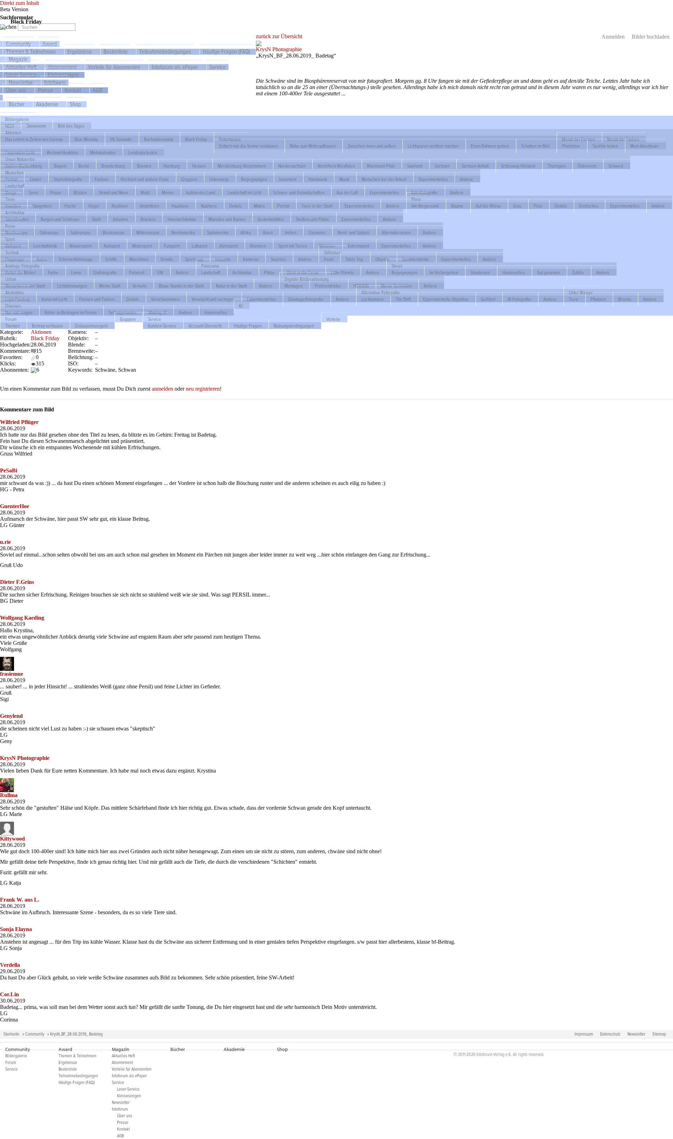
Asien (268, 232)
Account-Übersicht (205, 326)
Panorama (210, 266)
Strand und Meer (113, 192)
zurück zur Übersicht (279, 36)
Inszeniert (287, 179)
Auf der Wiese (488, 206)
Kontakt (72, 91)
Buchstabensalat (158, 139)
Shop (75, 105)
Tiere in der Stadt (316, 206)
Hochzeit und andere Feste (145, 179)
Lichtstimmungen (72, 286)
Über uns (16, 91)
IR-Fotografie (519, 299)
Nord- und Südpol (353, 232)
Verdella (10, 965)
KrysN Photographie (279, 49)
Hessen (198, 166)
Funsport (171, 246)
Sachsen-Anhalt (475, 166)
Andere (466, 179)
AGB (97, 91)
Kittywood (12, 839)
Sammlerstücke (415, 259)
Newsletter (636, 1034)
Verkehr (139, 286)
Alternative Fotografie (380, 292)
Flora (416, 199)
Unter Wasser (581, 292)
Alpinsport (228, 246)
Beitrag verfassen (47, 326)
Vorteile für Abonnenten (114, 68)
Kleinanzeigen (129, 1096)
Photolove (571, 146)
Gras (517, 206)
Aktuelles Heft (123, 1056)
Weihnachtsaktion (62, 152)
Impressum (584, 1034)
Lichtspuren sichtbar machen (433, 146)
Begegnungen (254, 179)
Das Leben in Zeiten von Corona (33, 139)
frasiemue (11, 674)
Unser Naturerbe (20, 159)
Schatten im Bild (535, 146)
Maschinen (138, 259)
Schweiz (616, 166)
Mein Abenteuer (644, 146)
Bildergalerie (17, 119)
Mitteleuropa (147, 232)
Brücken (148, 219)
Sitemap (659, 1034)
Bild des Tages (71, 126)
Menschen (14, 172)
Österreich (587, 166)
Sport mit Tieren (292, 246)
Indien (290, 232)
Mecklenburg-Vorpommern (242, 166)
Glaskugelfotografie (306, 299)
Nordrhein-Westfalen (336, 166)
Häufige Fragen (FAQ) (226, 52)
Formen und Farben (96, 299)
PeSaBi (8, 470)
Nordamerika (183, 232)
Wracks (624, 299)
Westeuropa (113, 232)
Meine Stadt (109, 286)
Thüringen (556, 166)
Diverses (13, 306)
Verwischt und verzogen (213, 299)
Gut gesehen (548, 272)
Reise (10, 226)
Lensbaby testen (142, 152)
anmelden (162, 389)
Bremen (144, 166)
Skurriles (278, 259)
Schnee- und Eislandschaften (298, 192)
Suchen (9, 27)
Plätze (269, 272)
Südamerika (217, 232)
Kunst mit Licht (54, 299)
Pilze (537, 206)
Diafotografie (105, 272)
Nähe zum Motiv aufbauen (312, 146)
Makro (259, 206)
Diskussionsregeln (91, 326)
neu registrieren (203, 389)
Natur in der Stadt (231, 286)
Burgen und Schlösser (60, 219)
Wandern (258, 246)
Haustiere (180, 206)
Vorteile (333, 319)
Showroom (36, 126)
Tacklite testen (605, 146)
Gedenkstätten (271, 219)
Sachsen (442, 166)
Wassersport (80, 246)
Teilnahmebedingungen (165, 52)
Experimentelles (433, 179)
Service (218, 68)
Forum (10, 319)
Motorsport (142, 246)
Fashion (101, 179)
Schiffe (111, 259)
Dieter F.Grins (17, 582)
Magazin (120, 1049)
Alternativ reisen (396, 232)
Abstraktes (14, 292)
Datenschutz (610, 1034)
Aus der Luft (347, 192)
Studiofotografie (68, 179)
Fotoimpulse (230, 139)
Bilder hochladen (650, 37)
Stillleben (332, 252)
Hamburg (171, 166)
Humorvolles (513, 272)
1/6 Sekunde (121, 139)
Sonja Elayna (16, 929)
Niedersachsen (291, 166)
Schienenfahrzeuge (76, 259)
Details (235, 206)
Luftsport (199, 246)
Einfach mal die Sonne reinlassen (248, 146)
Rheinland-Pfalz (381, 166)
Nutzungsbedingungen (294, 326)
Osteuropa (49, 232)
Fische (70, 206)
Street (397, 266)
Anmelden (613, 37)
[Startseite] (3, 26)
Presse (45, 91)
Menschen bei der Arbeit (384, 179)
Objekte (382, 259)
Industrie (120, 219)
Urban (10, 279)
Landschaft (14, 186)
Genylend (11, 716)
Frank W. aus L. (19, 900)
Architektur (15, 212)
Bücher (17, 105)
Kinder (35, 179)
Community (34, 1034)
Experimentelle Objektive (446, 299)
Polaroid (136, 272)
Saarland (414, 166)
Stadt (96, 219)
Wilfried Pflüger (19, 422)
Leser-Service (128, 1089)
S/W (160, 272)
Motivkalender (103, 152)
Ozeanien (316, 232)
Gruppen (189, 179)
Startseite (11, 1034)
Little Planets (342, 272)
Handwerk (317, 179)
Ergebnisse (79, 52)
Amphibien (149, 206)
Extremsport (358, 246)
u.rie (5, 542)
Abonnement (122, 1063)
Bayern (60, 166)
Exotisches (588, 206)
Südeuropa (80, 232)
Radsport (112, 246)
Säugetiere (42, 206)
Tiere (10, 199)
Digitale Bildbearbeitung (307, 279)
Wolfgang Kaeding (22, 618)
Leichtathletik (45, 246)
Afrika (245, 232)
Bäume (457, 206)
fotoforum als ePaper (175, 68)
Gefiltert (488, 299)
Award (65, 1049)
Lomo (76, 272)
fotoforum (120, 1109)
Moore (168, 192)
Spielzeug (194, 259)
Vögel (93, 206)
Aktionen (13, 132)
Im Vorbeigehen (443, 272)
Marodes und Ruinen (227, 219)
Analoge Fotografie (22, 266)
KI (241, 306)
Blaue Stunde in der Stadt (181, 286)
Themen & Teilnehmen (31, 52)
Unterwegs (219, 179)
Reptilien (119, 206)
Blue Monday (86, 139)
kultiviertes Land (200, 192)
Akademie (47, 105)
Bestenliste (115, 52)
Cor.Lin (9, 994)
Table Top (354, 259)
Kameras (250, 259)
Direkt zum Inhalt (19, 3)
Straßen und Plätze (312, 219)
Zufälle (578, 272)
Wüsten (80, 192)
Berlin (84, 166)
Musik (344, 179)
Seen (33, 192)
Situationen (480, 272)
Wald (145, 192)
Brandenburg (113, 166)
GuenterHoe (14, 506)
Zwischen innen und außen (371, 146)
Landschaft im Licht (244, 192)
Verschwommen (165, 299)
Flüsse (55, 192)
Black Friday (196, 139)
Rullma (9, 795)
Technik (12, 252)
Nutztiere (209, 206)
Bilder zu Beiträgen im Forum (70, 312)
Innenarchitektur (182, 219)
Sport (10, 239)
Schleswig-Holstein (518, 166)
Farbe (53, 272)
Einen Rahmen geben (490, 146)
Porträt (283, 206)
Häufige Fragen (247, 326)
